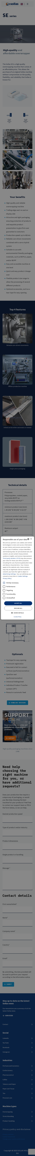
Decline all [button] (18, 608)
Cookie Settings (23, 576)
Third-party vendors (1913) (11, 558)
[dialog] (17, 578)
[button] (17, 613)
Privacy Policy (7, 578)
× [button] (31, 539)
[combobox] (28, 539)
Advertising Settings (9, 574)
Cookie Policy (17, 617)
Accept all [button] (18, 603)
